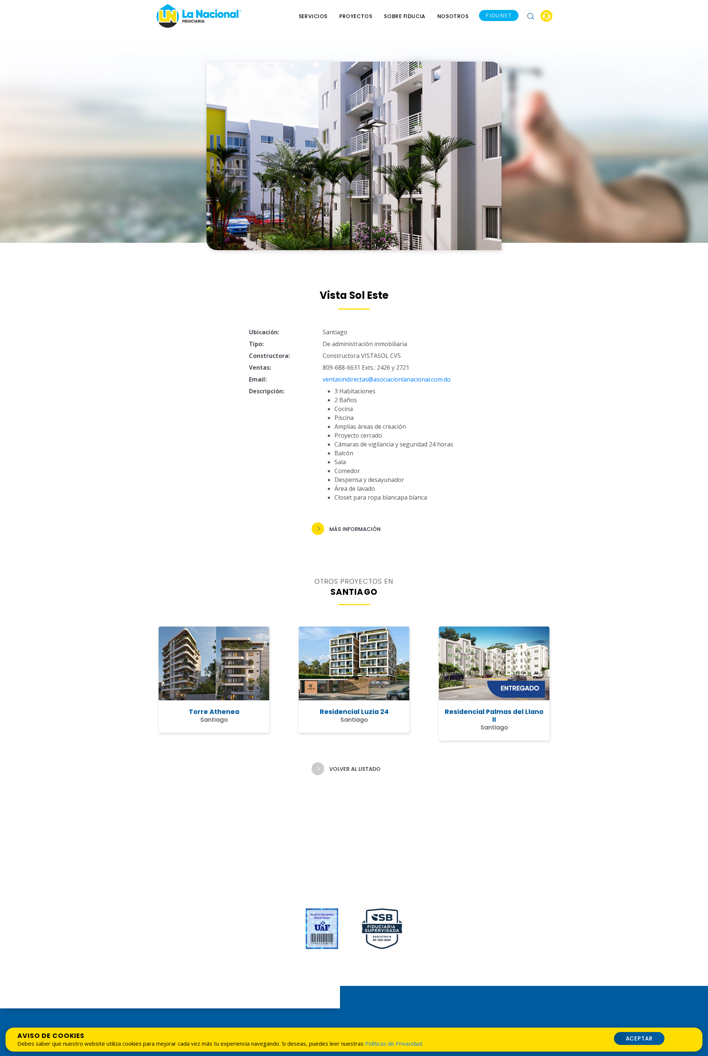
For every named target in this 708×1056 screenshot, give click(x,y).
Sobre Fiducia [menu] (404, 16)
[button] (530, 16)
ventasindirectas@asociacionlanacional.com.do (387, 379)
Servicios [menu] (313, 16)
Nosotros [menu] (452, 16)
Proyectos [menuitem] (355, 16)
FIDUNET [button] (499, 15)
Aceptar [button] (639, 1038)
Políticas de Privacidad (393, 1043)
